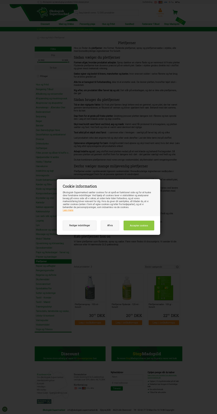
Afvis (110, 225)
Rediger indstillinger (79, 225)
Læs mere (68, 210)
